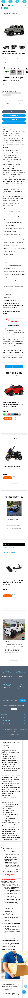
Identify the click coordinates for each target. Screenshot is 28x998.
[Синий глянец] (13, 414)
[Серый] (11, 414)
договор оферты (17, 704)
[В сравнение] (15, 418)
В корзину (8, 418)
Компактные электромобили (14, 93)
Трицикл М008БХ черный (11, 466)
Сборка (5, 80)
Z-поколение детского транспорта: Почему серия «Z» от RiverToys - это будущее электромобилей (14, 645)
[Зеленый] (4, 414)
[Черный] (17, 414)
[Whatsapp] (7, 8)
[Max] (2, 8)
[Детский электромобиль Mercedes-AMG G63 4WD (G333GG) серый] (14, 30)
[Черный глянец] (15, 414)
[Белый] (7, 414)
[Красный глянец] (9, 414)
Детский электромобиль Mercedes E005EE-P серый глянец (14, 518)
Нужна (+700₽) (14, 80)
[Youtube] (16, 709)
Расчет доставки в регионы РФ (13, 85)
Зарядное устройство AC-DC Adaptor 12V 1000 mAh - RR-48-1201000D (13, 582)
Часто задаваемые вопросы (14, 123)
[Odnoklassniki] (14, 709)
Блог (14, 615)
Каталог (9, 5)
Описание (14, 111)
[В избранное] (13, 418)
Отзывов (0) (14, 119)
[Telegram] (4, 8)
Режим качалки (6, 95)
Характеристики (14, 115)
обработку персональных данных (16, 705)
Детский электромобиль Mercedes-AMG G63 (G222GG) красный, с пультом (13, 404)
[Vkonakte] (12, 709)
